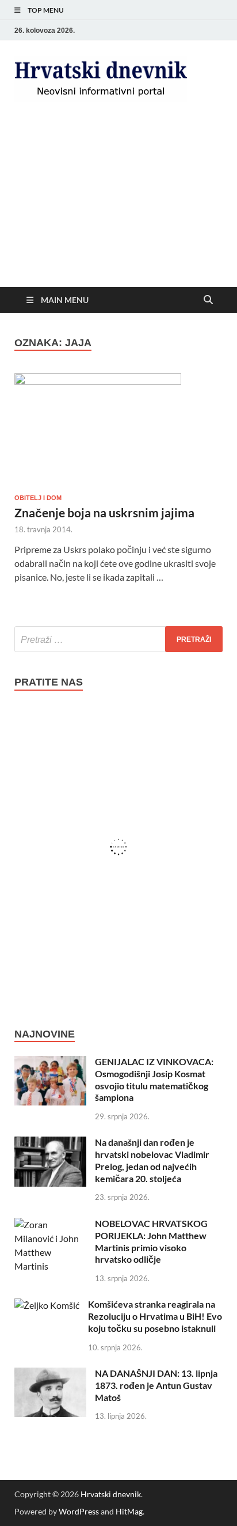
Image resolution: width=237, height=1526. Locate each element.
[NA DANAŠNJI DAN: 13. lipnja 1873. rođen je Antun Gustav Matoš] (50, 1374)
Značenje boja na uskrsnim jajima (104, 512)
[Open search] (208, 300)
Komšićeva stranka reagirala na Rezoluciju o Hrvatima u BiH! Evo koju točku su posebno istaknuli (155, 1316)
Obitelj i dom (38, 497)
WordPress (79, 1511)
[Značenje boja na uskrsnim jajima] (118, 428)
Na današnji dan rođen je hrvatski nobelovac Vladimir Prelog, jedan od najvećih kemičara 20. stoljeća (152, 1160)
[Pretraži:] (118, 639)
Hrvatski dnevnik (111, 1494)
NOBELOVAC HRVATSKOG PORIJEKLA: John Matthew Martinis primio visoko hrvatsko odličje (151, 1241)
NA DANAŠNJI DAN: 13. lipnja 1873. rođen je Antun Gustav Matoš (156, 1385)
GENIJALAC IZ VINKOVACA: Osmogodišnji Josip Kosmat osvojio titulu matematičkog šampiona (154, 1079)
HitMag (129, 1511)
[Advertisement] (118, 204)
